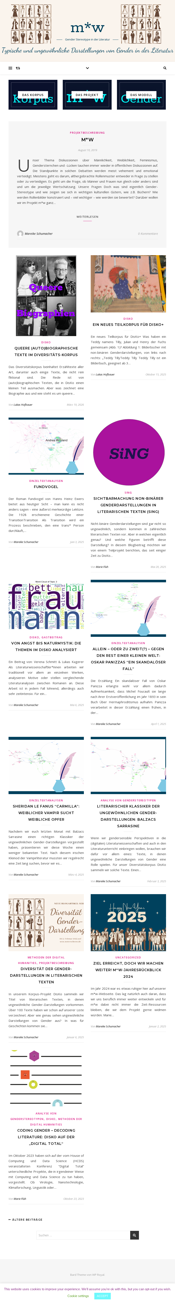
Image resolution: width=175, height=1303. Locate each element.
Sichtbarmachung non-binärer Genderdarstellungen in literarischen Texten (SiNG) (128, 505)
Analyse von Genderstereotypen (128, 800)
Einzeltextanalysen (46, 481)
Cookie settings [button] (78, 1296)
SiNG (128, 492)
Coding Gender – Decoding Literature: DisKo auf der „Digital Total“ (46, 1137)
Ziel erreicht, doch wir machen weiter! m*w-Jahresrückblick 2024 (128, 970)
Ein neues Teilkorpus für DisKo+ (128, 325)
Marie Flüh (102, 567)
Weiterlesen (88, 217)
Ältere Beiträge (27, 1219)
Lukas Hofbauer (23, 405)
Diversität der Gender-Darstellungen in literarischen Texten (46, 975)
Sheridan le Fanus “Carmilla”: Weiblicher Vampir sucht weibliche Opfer (46, 813)
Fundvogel (46, 487)
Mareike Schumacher (39, 234)
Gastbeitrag (52, 637)
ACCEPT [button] (102, 1296)
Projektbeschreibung (87, 133)
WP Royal (98, 1275)
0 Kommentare (148, 234)
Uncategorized (128, 957)
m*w (88, 28)
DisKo (46, 342)
